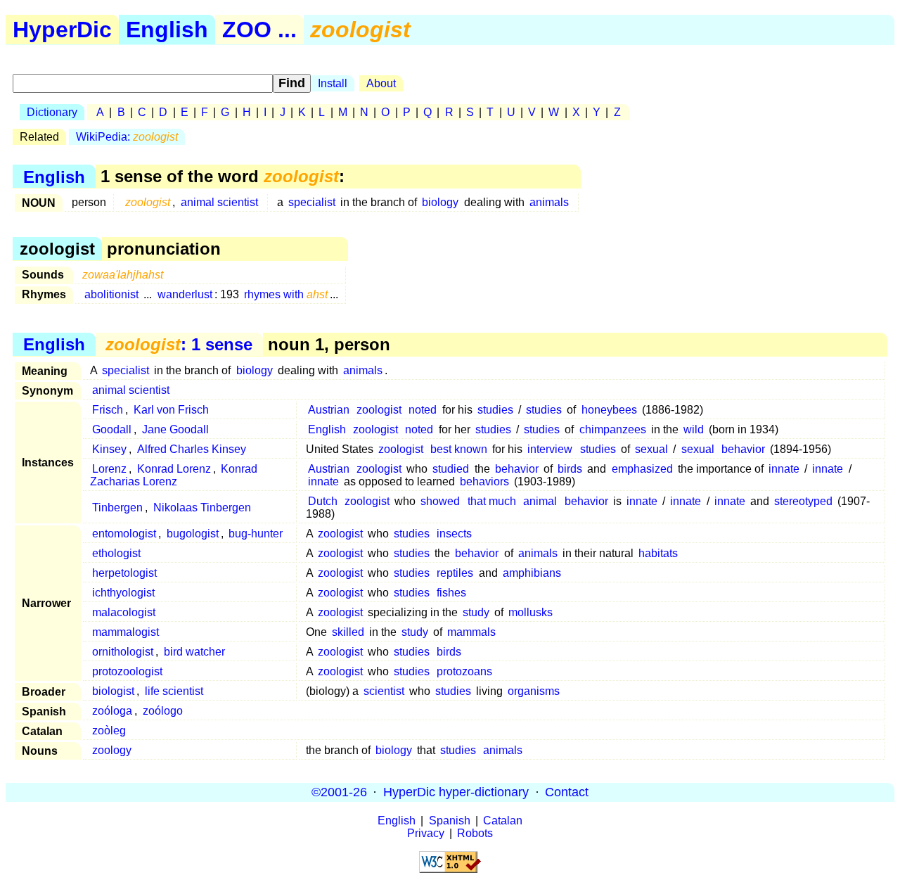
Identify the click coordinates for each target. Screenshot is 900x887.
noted (423, 410)
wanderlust (185, 294)
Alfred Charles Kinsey (191, 449)
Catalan (502, 821)
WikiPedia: (127, 137)
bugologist (193, 534)
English (167, 29)
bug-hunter (256, 534)
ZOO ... (259, 29)
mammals (471, 632)
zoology (111, 750)
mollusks (530, 612)
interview (549, 449)
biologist (113, 691)
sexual (651, 449)
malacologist (123, 612)
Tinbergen (117, 507)
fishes (451, 593)
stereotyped (803, 501)
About (381, 83)
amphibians (532, 573)
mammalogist (125, 632)
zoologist (378, 410)
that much (492, 501)
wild (693, 429)
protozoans (464, 671)
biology (440, 202)
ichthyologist (123, 593)
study (476, 612)
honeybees (609, 410)
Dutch (323, 501)
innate (784, 469)
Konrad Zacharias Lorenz (173, 475)
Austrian (328, 410)
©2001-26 (339, 792)
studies (495, 410)
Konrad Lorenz (174, 469)
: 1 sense (178, 344)
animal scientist (219, 202)
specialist (311, 202)
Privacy (425, 833)
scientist (384, 691)
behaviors (484, 481)
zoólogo (163, 711)
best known (458, 449)
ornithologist (122, 652)
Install (332, 83)
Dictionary (52, 112)
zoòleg (109, 730)
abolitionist (111, 294)
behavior (743, 449)
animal (540, 501)
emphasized (642, 469)
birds (570, 469)
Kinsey (109, 449)
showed (440, 501)
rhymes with (286, 294)
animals (549, 202)
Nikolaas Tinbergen (202, 507)
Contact (567, 792)
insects (454, 534)
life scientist (174, 691)
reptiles (455, 573)
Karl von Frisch (171, 410)
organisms (534, 691)
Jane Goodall (175, 429)
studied (450, 469)
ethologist (116, 553)
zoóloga (112, 711)
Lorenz (109, 469)
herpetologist (124, 573)
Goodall (111, 429)
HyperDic (62, 29)
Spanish (449, 821)
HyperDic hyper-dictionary (456, 792)
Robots (475, 833)
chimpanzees (612, 429)
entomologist (124, 534)
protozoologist (127, 671)
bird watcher (194, 652)
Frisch (107, 410)
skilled (348, 632)
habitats (658, 553)
